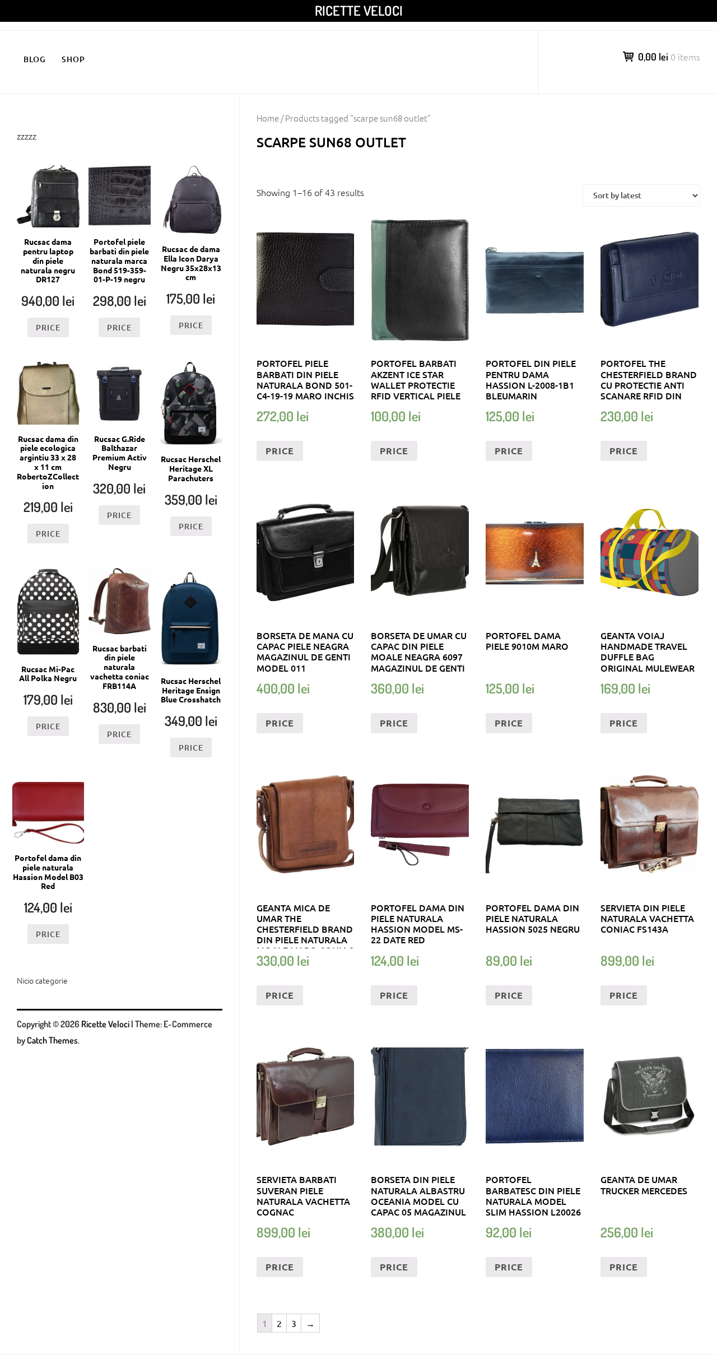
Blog (35, 59)
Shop (73, 59)
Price (280, 451)
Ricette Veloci (359, 10)
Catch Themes (52, 1040)
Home (268, 118)
